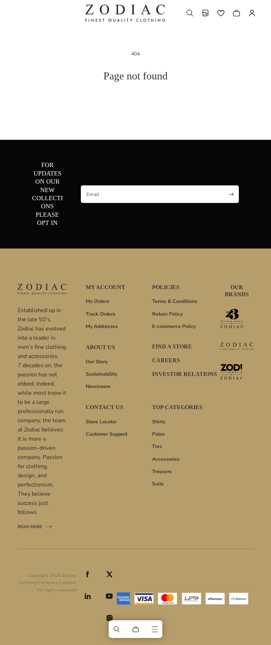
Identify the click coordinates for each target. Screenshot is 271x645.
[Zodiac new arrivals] (236, 346)
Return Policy (167, 314)
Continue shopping (135, 105)
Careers (166, 360)
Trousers (162, 471)
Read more (30, 527)
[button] (190, 13)
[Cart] (135, 629)
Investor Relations (184, 374)
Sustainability (101, 374)
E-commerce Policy (174, 326)
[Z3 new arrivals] (236, 318)
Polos (158, 434)
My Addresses (102, 326)
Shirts (158, 421)
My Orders (97, 301)
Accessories (166, 459)
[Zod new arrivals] (236, 372)
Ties (157, 446)
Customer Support (106, 434)
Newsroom (98, 386)
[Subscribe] (231, 194)
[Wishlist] (221, 13)
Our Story (97, 361)
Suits (158, 483)
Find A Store (172, 347)
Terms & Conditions (174, 301)
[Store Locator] (205, 13)
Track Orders (100, 314)
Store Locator (101, 421)
